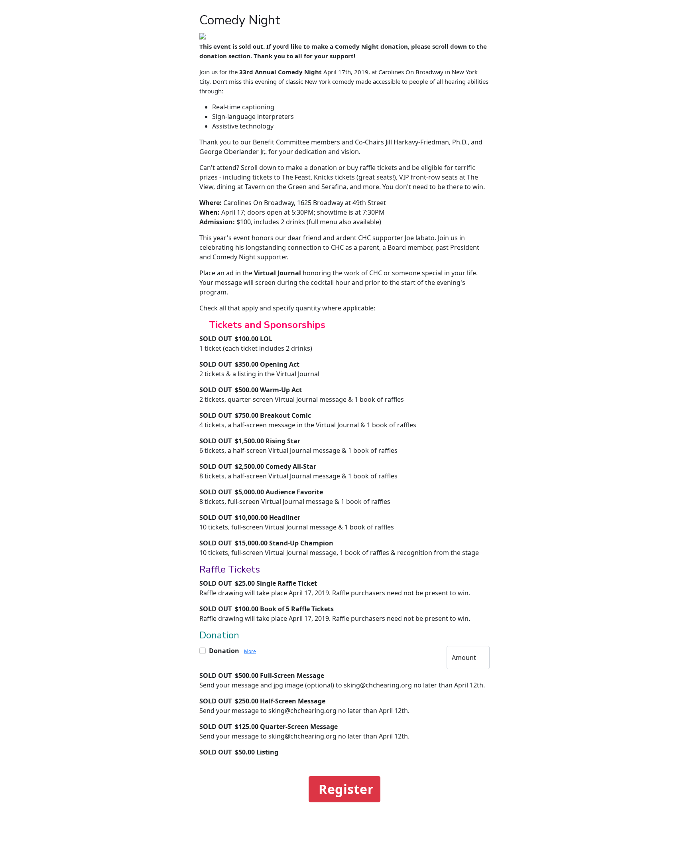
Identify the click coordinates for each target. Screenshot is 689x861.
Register (346, 789)
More (250, 651)
